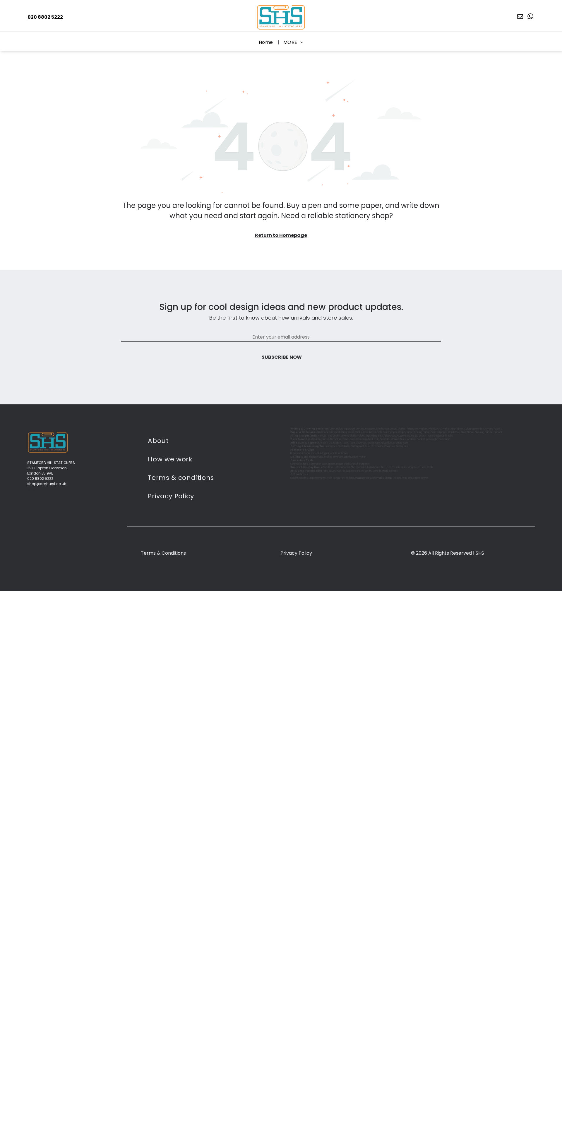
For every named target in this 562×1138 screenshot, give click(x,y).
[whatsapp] (530, 17)
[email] (520, 17)
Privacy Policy (296, 553)
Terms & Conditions (163, 553)
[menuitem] (266, 42)
